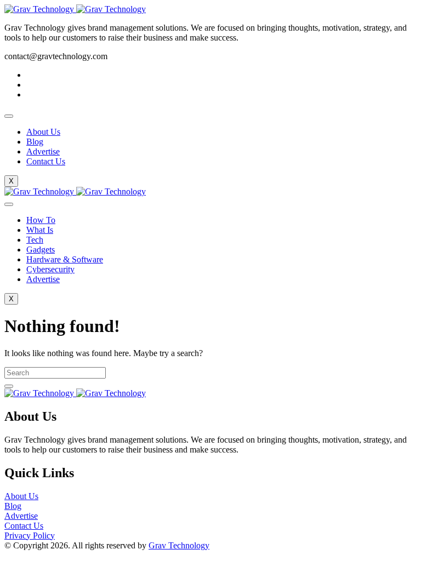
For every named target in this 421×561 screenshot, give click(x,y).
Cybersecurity (50, 269)
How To (40, 220)
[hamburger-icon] (8, 116)
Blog (34, 141)
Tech (34, 239)
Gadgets (40, 249)
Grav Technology (179, 545)
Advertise (43, 151)
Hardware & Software (64, 259)
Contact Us (45, 161)
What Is (39, 229)
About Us (43, 131)
